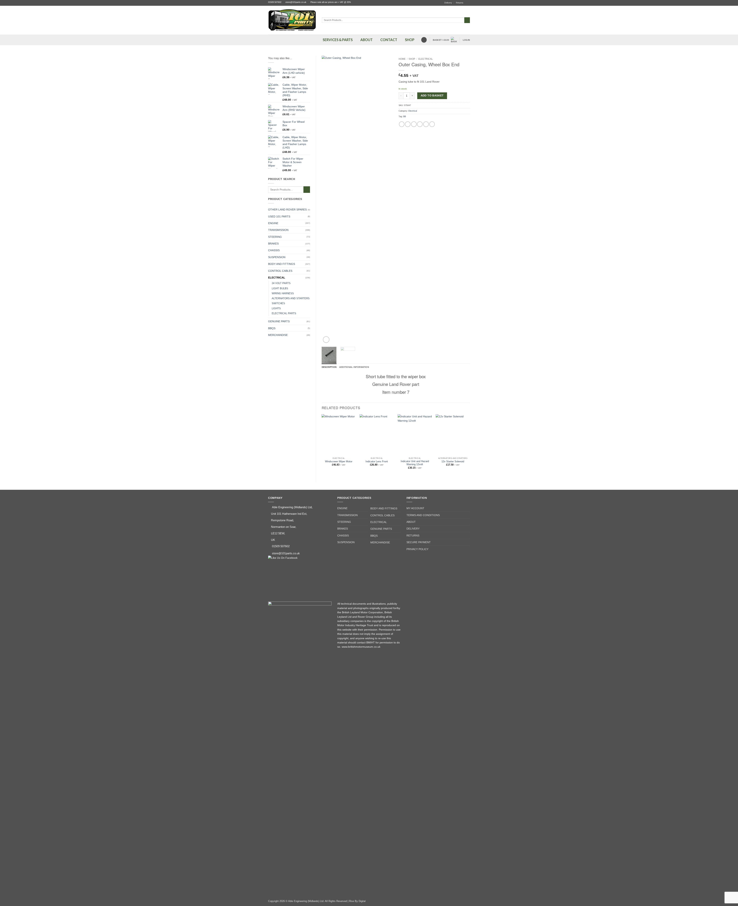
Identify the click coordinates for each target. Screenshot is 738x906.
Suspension (276, 257)
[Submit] (467, 20)
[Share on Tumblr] (432, 124)
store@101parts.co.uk (295, 2)
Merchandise (278, 335)
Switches (278, 303)
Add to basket (432, 95)
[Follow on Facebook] (468, 3)
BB (404, 116)
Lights (276, 308)
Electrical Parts (284, 313)
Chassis (274, 250)
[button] (445, 40)
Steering (275, 236)
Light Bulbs (280, 288)
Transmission (278, 229)
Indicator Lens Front (377, 461)
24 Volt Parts (281, 283)
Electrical (276, 277)
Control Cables (280, 270)
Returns (459, 3)
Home (402, 59)
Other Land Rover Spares (287, 209)
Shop (412, 59)
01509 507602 (274, 2)
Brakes (273, 243)
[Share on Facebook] (402, 124)
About (411, 521)
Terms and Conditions (423, 515)
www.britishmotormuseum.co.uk (361, 646)
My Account (415, 508)
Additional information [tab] (354, 367)
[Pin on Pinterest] (420, 124)
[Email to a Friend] (414, 124)
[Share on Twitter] (408, 124)
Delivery (448, 3)
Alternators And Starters (291, 298)
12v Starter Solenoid (452, 461)
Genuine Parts (279, 321)
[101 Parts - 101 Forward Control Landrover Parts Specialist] (292, 20)
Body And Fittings (281, 263)
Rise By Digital (357, 901)
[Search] (424, 40)
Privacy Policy (417, 549)
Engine (273, 223)
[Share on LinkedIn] (426, 124)
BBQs (271, 328)
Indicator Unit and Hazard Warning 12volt (415, 463)
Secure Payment (418, 542)
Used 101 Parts (279, 216)
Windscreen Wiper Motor (338, 461)
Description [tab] (329, 367)
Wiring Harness (283, 293)
